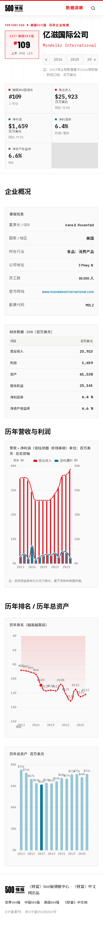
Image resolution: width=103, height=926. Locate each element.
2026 (58, 59)
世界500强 (13, 902)
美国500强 (52, 902)
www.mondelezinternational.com (68, 291)
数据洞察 (74, 7)
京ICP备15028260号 (41, 912)
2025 (74, 59)
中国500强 (32, 902)
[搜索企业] (93, 8)
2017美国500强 (22, 36)
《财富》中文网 (75, 902)
